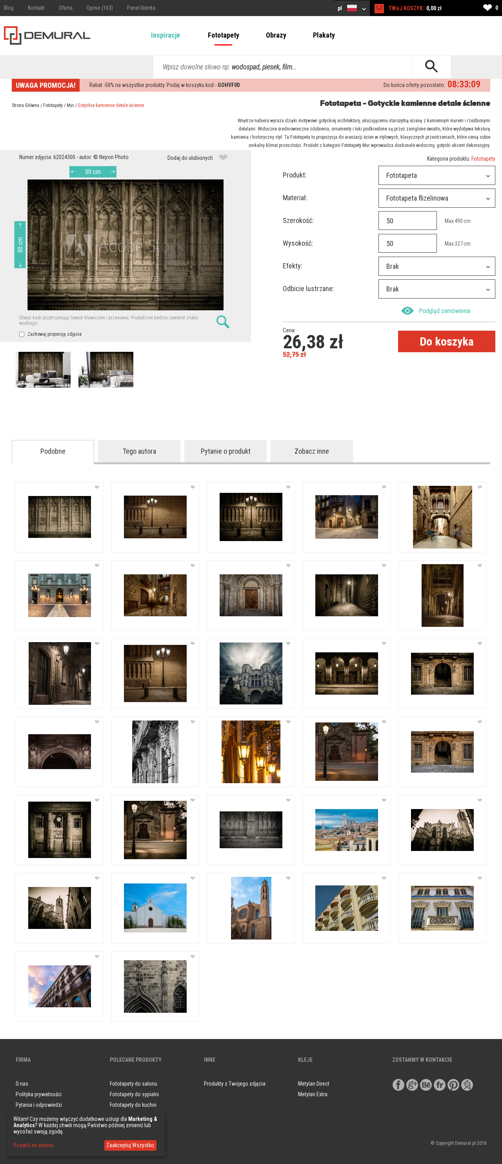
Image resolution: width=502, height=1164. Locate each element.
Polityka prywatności (39, 1094)
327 (459, 244)
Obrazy (276, 35)
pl (340, 8)
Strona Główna (25, 105)
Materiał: (295, 198)
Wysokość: (298, 243)
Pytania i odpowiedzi (39, 1105)
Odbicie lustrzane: (308, 288)
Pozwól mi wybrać (33, 1145)
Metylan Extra (312, 1094)
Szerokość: (298, 220)
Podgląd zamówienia (444, 311)
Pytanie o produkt (226, 451)
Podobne (52, 451)
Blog (9, 8)
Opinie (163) (100, 8)
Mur (70, 105)
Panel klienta (141, 8)
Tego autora (139, 451)
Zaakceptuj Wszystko (130, 1145)
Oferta (66, 8)
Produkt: (295, 175)
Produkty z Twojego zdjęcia (235, 1084)
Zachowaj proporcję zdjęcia (54, 334)
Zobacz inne (312, 451)
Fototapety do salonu (133, 1084)
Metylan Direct (313, 1084)
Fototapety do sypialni (134, 1094)
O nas (22, 1084)
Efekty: (292, 266)
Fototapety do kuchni (133, 1105)
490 (459, 221)
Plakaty (324, 35)
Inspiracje (165, 35)
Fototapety (223, 35)
